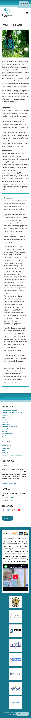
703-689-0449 (24, 3)
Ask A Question (22, 714)
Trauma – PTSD (6, 417)
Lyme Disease (6, 436)
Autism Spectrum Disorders (10, 426)
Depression (5, 415)
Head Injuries (6, 424)
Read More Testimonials (9, 483)
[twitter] (9, 510)
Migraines (5, 422)
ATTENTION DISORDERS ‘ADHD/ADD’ (12, 413)
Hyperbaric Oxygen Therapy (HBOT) (12, 455)
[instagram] (14, 510)
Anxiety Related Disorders (9, 410)
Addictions (5, 431)
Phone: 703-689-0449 (8, 498)
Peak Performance (7, 433)
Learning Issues (6, 429)
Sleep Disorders (6, 420)
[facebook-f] (4, 510)
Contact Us (7, 518)
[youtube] (19, 510)
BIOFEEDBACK (6, 448)
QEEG (3, 450)
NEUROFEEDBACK (7, 446)
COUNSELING (5, 453)
